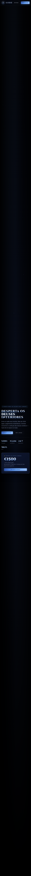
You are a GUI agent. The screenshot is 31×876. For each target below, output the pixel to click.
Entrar (16, 2)
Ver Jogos (19, 432)
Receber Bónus (15, 469)
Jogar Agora (7, 432)
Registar (25, 2)
